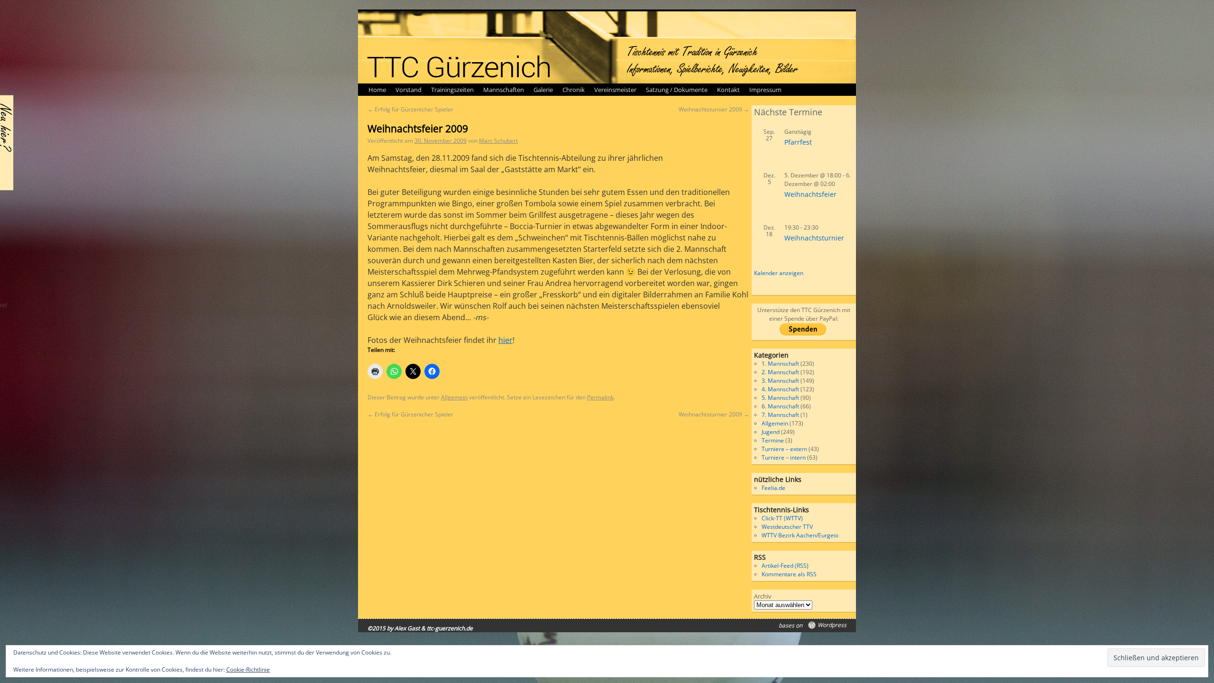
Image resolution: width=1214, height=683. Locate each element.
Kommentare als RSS (789, 574)
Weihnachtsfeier (810, 194)
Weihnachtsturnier (814, 237)
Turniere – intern (784, 457)
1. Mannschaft (780, 364)
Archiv (763, 596)
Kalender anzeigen (778, 273)
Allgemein (454, 397)
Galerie (543, 89)
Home (377, 89)
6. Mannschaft (780, 406)
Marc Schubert (498, 141)
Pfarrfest (798, 142)
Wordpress (832, 625)
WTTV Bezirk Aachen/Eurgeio (800, 535)
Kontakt (728, 89)
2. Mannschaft (780, 372)
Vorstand (408, 89)
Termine (773, 440)
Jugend (771, 432)
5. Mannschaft (780, 398)
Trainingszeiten (452, 89)
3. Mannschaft (780, 381)
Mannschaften (503, 89)
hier (505, 340)
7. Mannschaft (780, 415)
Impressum (765, 89)
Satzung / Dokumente (677, 89)
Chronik (573, 89)
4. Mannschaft (780, 389)
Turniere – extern (784, 449)
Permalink (600, 397)
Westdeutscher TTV (787, 527)
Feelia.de (773, 488)
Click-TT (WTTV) (782, 518)
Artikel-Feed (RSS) (785, 566)
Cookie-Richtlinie (248, 669)
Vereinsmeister (615, 89)
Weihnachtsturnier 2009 (714, 109)
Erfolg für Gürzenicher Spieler (410, 109)
